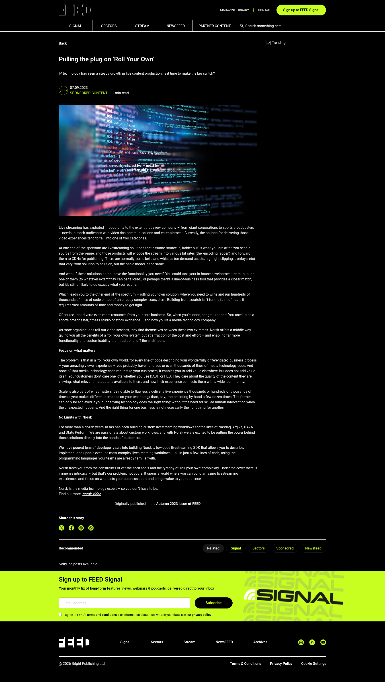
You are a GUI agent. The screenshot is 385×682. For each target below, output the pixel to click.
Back (63, 43)
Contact (265, 10)
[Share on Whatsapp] (91, 528)
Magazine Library (234, 10)
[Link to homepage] (75, 10)
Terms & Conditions (245, 664)
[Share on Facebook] (71, 528)
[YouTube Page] (323, 642)
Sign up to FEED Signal (301, 10)
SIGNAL (75, 26)
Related (213, 548)
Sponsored (285, 548)
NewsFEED (176, 26)
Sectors (109, 26)
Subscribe (214, 603)
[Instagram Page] (301, 642)
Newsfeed (313, 548)
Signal (236, 548)
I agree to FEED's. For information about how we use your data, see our (137, 615)
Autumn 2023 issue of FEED (178, 504)
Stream (142, 26)
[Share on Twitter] (61, 528)
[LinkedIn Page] (312, 642)
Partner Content (215, 26)
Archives (260, 642)
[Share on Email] (81, 528)
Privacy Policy (281, 664)
